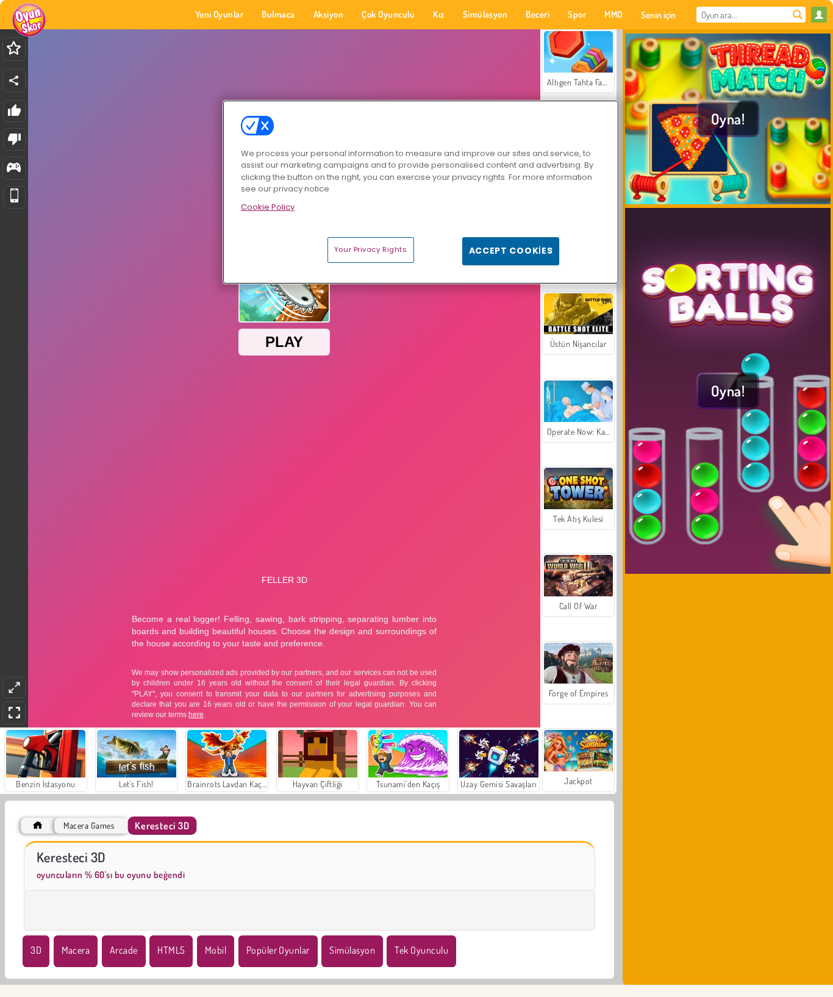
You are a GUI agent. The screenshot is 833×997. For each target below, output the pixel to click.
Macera (76, 950)
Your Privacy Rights (370, 249)
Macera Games (88, 825)
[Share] (14, 80)
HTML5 (171, 950)
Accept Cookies (511, 251)
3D (35, 950)
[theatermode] (14, 687)
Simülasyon (352, 950)
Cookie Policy (268, 207)
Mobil (215, 950)
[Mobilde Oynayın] (14, 197)
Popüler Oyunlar (278, 950)
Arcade (124, 950)
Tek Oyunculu (421, 950)
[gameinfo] (13, 168)
